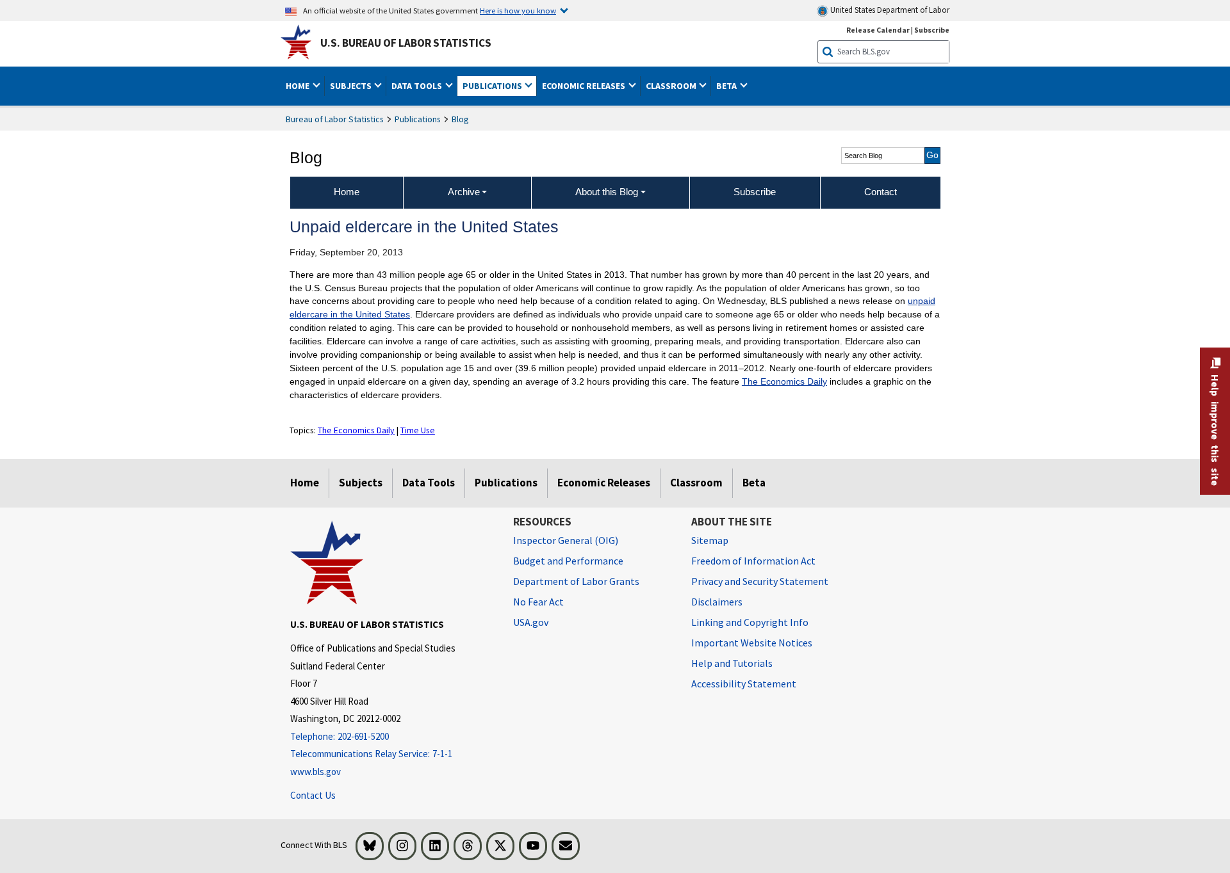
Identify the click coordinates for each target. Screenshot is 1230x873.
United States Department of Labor (888, 9)
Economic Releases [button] (584, 86)
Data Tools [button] (417, 86)
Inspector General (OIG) (565, 540)
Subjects (360, 483)
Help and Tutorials (732, 663)
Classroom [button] (672, 86)
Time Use (417, 430)
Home (304, 483)
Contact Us (313, 795)
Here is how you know (518, 10)
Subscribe (931, 30)
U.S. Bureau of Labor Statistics (405, 43)
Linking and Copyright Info (749, 622)
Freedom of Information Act (753, 560)
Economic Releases (603, 483)
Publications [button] (493, 86)
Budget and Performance (568, 560)
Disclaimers (716, 601)
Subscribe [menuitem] (755, 191)
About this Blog (606, 191)
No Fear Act (538, 601)
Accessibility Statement (743, 683)
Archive (464, 191)
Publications (418, 119)
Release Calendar (878, 30)
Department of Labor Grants (576, 581)
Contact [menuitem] (880, 191)
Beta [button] (727, 86)
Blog (460, 119)
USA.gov (530, 622)
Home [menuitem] (346, 191)
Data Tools (428, 483)
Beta (754, 483)
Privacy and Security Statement (759, 581)
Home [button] (298, 86)
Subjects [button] (351, 86)
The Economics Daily (784, 381)
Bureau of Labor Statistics (335, 119)
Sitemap (709, 540)
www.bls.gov (315, 771)
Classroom (696, 483)
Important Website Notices (751, 642)
